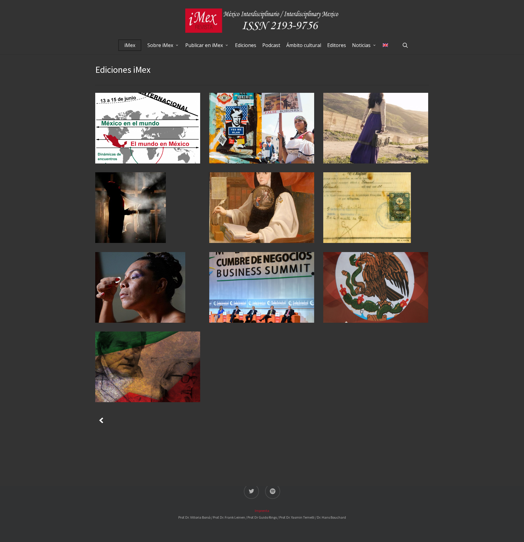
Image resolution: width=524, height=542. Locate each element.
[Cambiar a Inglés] (385, 45)
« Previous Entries (100, 419)
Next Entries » (111, 419)
